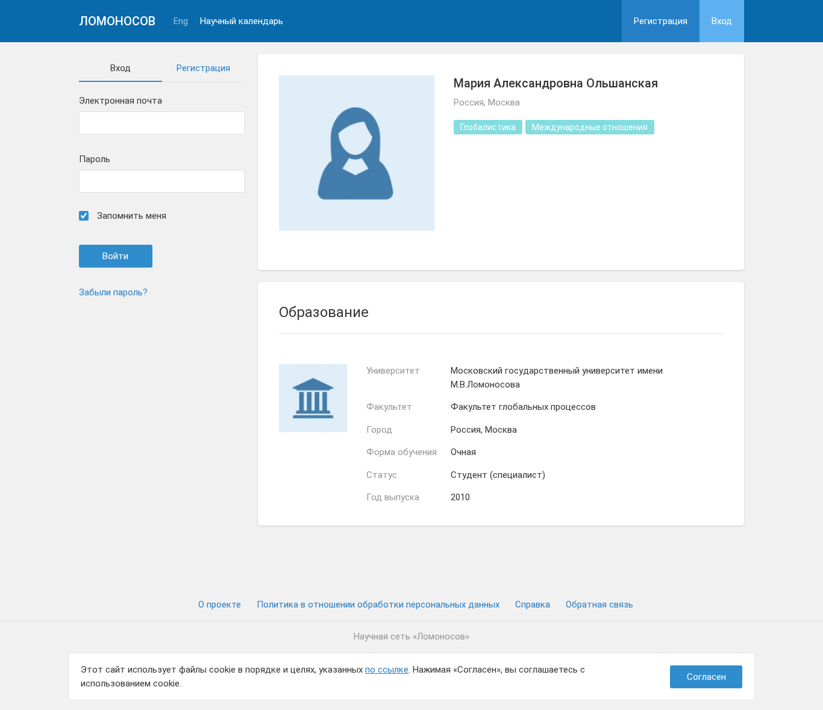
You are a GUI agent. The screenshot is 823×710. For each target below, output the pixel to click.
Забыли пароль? (113, 292)
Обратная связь (599, 604)
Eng (181, 21)
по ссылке (386, 669)
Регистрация (660, 21)
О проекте (219, 604)
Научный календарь (241, 21)
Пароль (94, 159)
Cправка (532, 604)
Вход (722, 21)
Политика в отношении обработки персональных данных (378, 604)
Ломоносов (117, 21)
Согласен (706, 676)
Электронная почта (120, 100)
